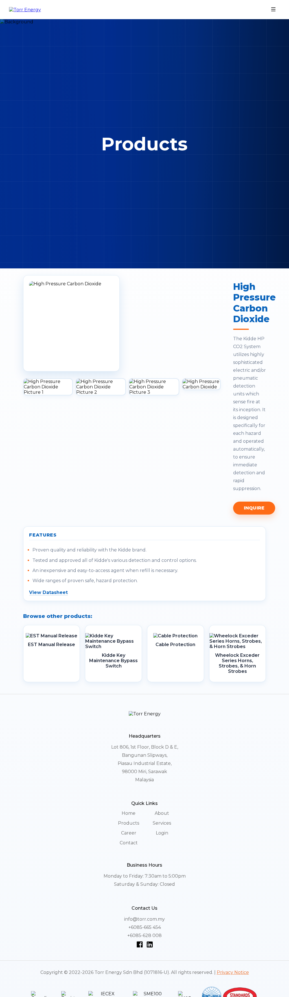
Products (128, 823)
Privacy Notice (233, 972)
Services (162, 823)
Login (162, 833)
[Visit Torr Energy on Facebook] (141, 944)
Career (128, 833)
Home (128, 813)
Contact (129, 842)
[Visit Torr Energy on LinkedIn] (150, 944)
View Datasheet (48, 592)
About (162, 813)
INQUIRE (254, 508)
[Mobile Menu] (273, 10)
